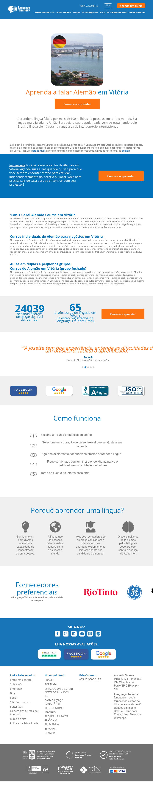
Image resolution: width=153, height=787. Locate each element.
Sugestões (16, 706)
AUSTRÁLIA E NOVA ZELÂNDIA (56, 717)
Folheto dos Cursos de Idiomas (24, 712)
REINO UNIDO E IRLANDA (54, 709)
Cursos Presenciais (44, 12)
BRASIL (49, 680)
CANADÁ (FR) (52, 704)
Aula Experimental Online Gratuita (126, 12)
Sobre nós (16, 684)
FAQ (102, 12)
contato (126, 150)
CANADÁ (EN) (53, 700)
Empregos (16, 688)
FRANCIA (50, 733)
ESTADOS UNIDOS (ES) (57, 694)
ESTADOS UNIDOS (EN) (59, 688)
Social (13, 697)
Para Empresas (90, 12)
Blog (12, 693)
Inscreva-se (17, 165)
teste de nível (38, 150)
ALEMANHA (52, 724)
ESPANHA (50, 728)
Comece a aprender (77, 104)
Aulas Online (63, 12)
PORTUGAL (51, 684)
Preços (76, 12)
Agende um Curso (131, 6)
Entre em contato (21, 680)
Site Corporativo (20, 702)
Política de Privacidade (24, 723)
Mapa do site (18, 719)
